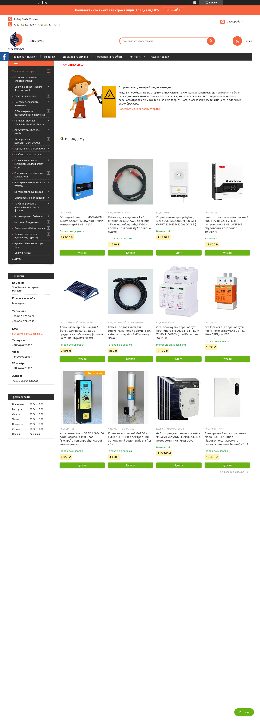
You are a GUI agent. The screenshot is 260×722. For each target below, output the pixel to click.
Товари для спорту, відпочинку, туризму (26, 236)
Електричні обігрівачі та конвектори (28, 175)
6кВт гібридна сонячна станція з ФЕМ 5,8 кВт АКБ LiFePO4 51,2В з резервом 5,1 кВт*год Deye (178, 437)
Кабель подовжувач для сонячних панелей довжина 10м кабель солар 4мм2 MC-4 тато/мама (130, 332)
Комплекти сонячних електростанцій (26, 79)
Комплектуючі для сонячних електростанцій (29, 122)
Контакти (135, 56)
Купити (82, 252)
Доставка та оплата (75, 56)
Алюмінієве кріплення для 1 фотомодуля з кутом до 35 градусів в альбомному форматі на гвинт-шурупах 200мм (81, 332)
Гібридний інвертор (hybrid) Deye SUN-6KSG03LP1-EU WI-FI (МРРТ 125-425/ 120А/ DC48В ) (176, 221)
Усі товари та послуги (232, 472)
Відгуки (17, 258)
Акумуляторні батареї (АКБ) (27, 132)
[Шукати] (211, 41)
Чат (247, 712)
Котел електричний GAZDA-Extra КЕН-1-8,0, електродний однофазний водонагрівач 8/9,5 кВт (129, 439)
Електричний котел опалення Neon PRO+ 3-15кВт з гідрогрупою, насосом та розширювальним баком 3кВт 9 (226, 439)
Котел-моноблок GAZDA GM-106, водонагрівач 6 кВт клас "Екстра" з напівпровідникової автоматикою (82, 439)
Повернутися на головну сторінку (139, 108)
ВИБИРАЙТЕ (173, 10)
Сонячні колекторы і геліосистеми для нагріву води (28, 164)
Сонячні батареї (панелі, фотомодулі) (28, 88)
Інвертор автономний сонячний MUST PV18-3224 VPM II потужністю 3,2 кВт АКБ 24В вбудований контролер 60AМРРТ (226, 224)
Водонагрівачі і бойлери (28, 216)
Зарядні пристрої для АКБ (29, 148)
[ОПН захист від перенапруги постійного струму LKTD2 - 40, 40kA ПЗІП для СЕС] (227, 291)
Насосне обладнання (26, 222)
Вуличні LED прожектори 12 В (28, 245)
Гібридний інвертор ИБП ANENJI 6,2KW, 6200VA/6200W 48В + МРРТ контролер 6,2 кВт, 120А (82, 221)
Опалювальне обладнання (29, 197)
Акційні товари (160, 56)
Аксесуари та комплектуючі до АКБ (27, 141)
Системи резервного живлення (26, 104)
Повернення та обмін (109, 56)
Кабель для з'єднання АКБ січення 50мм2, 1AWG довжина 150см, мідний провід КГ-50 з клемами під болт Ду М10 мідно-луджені (130, 224)
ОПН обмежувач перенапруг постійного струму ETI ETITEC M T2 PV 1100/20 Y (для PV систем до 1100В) (177, 332)
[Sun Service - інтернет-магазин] (16, 40)
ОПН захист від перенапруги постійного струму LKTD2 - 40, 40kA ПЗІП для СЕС (225, 330)
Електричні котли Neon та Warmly (29, 184)
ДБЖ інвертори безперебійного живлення (29, 113)
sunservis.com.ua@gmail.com (28, 333)
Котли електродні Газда (28, 191)
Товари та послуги (23, 56)
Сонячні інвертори (25, 96)
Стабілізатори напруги (27, 154)
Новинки (49, 56)
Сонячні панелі (22, 252)
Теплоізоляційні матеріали (29, 228)
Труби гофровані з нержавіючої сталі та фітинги (26, 207)
